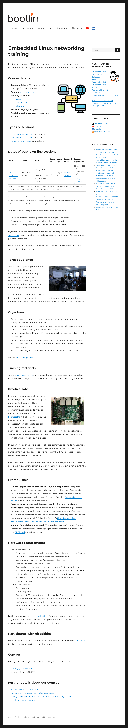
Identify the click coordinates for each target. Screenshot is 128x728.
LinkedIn (98, 129)
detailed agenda (24, 357)
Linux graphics (98, 106)
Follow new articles (102, 132)
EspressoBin (14, 417)
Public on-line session (21, 141)
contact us (13, 235)
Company (77, 28)
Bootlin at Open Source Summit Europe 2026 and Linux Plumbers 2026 (106, 186)
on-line (31, 92)
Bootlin (11, 717)
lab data (20, 106)
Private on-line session (22, 137)
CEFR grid (20, 532)
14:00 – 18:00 (39, 167)
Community (62, 28)
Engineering (26, 28)
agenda (13, 178)
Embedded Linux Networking (104, 103)
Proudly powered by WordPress (42, 717)
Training (40, 28)
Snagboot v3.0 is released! (106, 165)
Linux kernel (97, 74)
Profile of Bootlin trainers (23, 700)
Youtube (97, 126)
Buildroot (96, 77)
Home (14, 28)
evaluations (42, 616)
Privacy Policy (22, 717)
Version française (101, 124)
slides (18, 99)
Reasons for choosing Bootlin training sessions (34, 693)
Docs (50, 28)
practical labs (22, 102)
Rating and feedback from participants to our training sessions (42, 696)
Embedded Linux (99, 72)
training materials (24, 375)
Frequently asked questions (25, 689)
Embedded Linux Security (102, 100)
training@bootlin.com (22, 668)
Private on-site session (22, 134)
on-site (23, 92)
